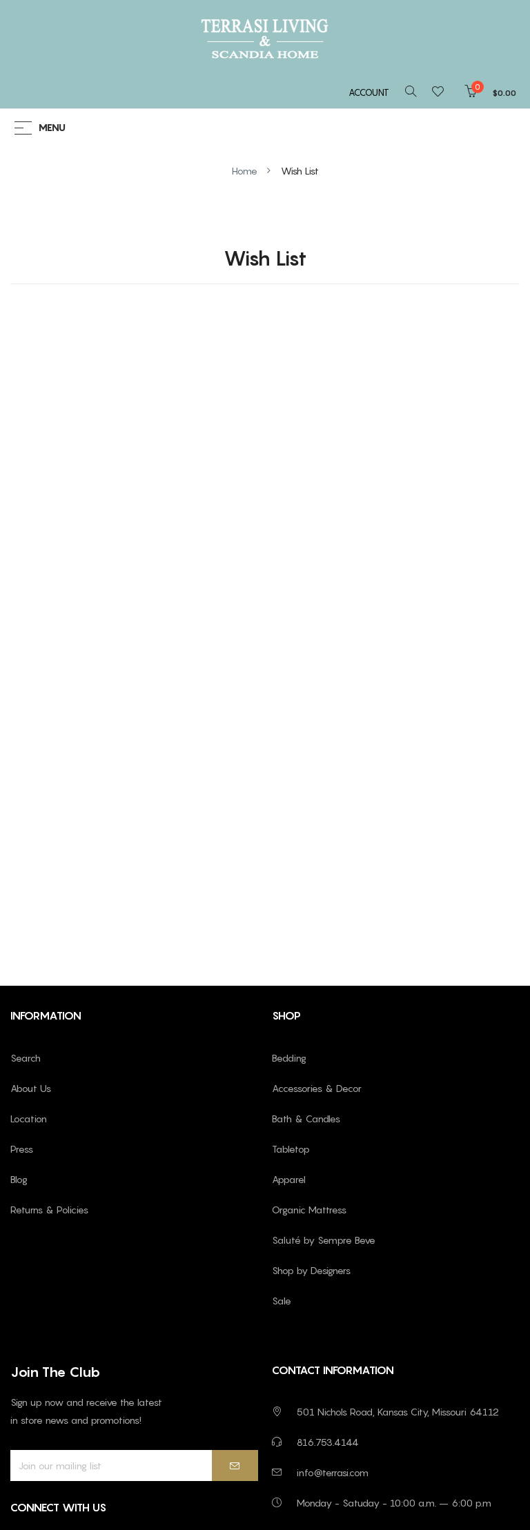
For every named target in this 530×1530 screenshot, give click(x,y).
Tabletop (291, 1149)
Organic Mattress (309, 1209)
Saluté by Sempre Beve (323, 1240)
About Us (30, 1088)
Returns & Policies (49, 1209)
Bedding (289, 1058)
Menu (52, 128)
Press (21, 1149)
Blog (19, 1179)
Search (25, 1058)
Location (28, 1118)
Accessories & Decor (317, 1088)
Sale (281, 1301)
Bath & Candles (306, 1118)
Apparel (289, 1179)
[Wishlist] (442, 92)
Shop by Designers (311, 1270)
